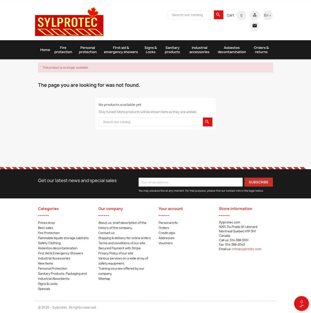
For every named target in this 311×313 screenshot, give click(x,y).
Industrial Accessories (54, 258)
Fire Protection (49, 233)
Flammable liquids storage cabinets (63, 238)
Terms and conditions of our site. (122, 243)
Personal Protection (52, 268)
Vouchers (166, 243)
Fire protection (63, 49)
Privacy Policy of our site (115, 253)
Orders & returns (261, 49)
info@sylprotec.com (246, 249)
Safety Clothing (49, 243)
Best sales (45, 228)
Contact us (106, 233)
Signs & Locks (150, 49)
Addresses (167, 238)
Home (45, 49)
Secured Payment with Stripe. (120, 248)
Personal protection (88, 49)
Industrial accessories (199, 49)
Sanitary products (172, 49)
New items (45, 263)
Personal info (168, 223)
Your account (171, 208)
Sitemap (104, 279)
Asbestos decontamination (232, 49)
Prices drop (46, 223)
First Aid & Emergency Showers (60, 253)
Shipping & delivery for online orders (124, 238)
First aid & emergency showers (121, 49)
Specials (44, 289)
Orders (164, 228)
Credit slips (167, 233)
